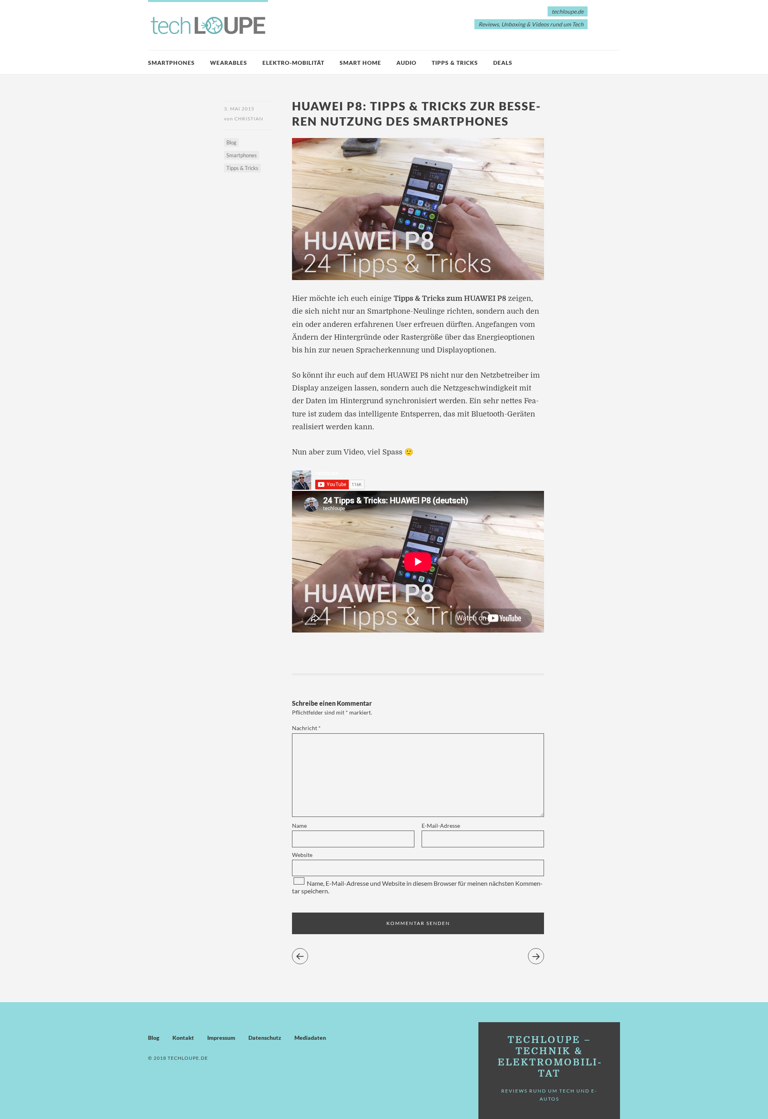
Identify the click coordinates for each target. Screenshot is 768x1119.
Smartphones (171, 62)
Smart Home (360, 62)
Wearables (228, 62)
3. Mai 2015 (239, 109)
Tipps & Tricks (455, 62)
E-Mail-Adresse (441, 825)
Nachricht (306, 728)
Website (302, 854)
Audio (406, 62)
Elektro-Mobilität (293, 62)
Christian (248, 119)
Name (299, 825)
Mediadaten (310, 1037)
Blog (231, 142)
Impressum (221, 1037)
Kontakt (183, 1037)
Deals (502, 62)
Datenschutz (264, 1037)
